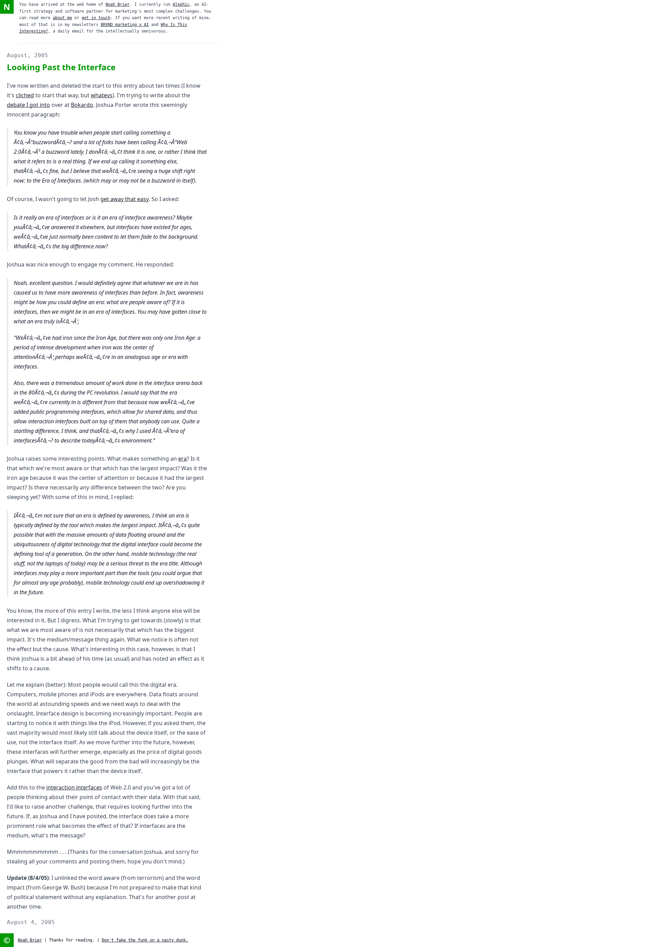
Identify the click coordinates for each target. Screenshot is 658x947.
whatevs (101, 95)
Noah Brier (118, 4)
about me (62, 17)
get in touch (96, 17)
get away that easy (124, 199)
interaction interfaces (74, 787)
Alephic (181, 4)
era (182, 458)
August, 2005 (27, 55)
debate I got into (28, 105)
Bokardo (82, 105)
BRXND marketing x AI (125, 24)
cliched (25, 95)
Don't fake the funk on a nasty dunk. (145, 940)
